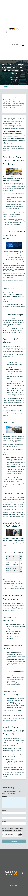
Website (4, 821)
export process (11, 610)
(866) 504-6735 (10, 771)
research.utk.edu (11, 577)
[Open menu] (23, 45)
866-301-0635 (15, 44)
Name (4, 810)
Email (3, 816)
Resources (6, 86)
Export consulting (11, 759)
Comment (5, 796)
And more (9, 764)
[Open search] (6, 32)
